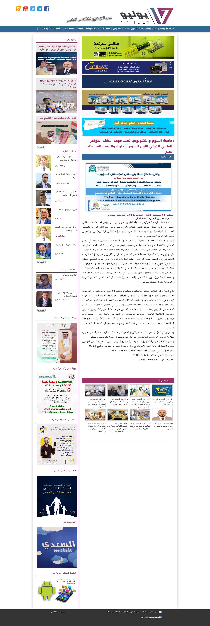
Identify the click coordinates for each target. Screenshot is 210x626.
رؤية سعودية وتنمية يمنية (64, 318)
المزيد (42, 147)
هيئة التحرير (54, 29)
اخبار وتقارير (157, 29)
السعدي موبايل (69, 522)
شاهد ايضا (163, 380)
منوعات (79, 29)
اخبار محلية (144, 29)
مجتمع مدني (68, 29)
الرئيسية (169, 29)
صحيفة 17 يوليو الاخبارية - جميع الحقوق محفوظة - (141, 612)
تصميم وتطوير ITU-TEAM (150, 617)
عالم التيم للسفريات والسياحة (62, 420)
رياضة (120, 29)
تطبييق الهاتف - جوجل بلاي (63, 573)
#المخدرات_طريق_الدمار (65, 471)
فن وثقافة (110, 29)
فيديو (100, 29)
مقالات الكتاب (69, 151)
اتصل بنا (42, 29)
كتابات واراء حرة (68, 270)
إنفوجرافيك (90, 29)
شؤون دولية (130, 29)
